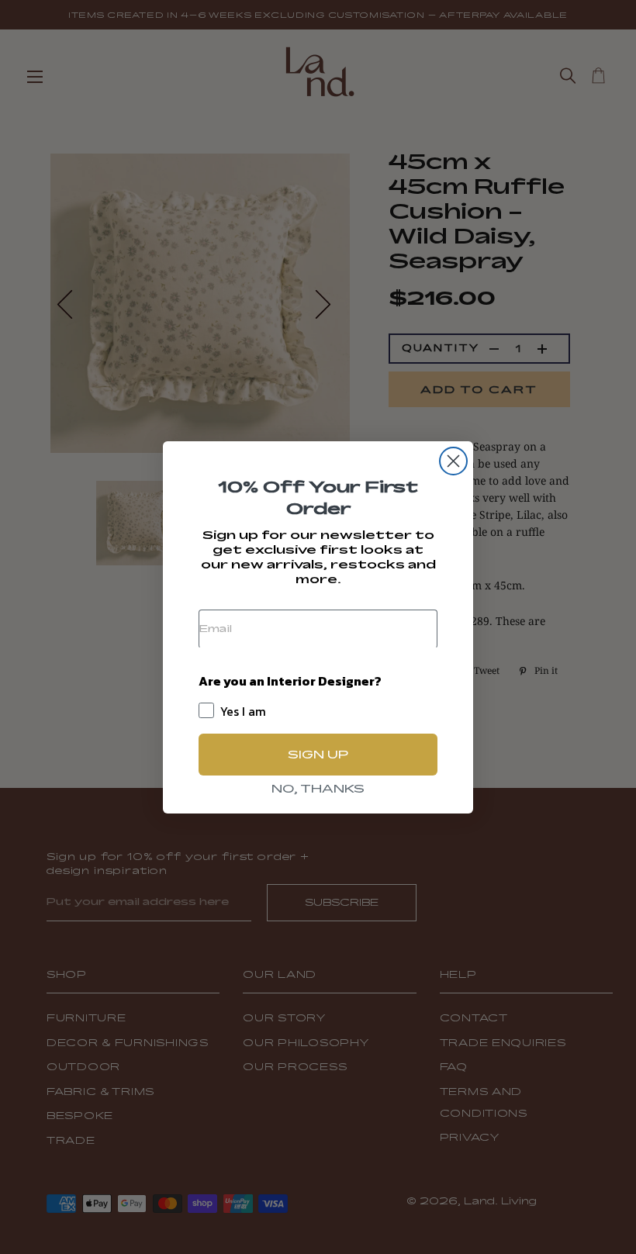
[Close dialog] (453, 461)
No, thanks (318, 788)
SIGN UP (318, 754)
